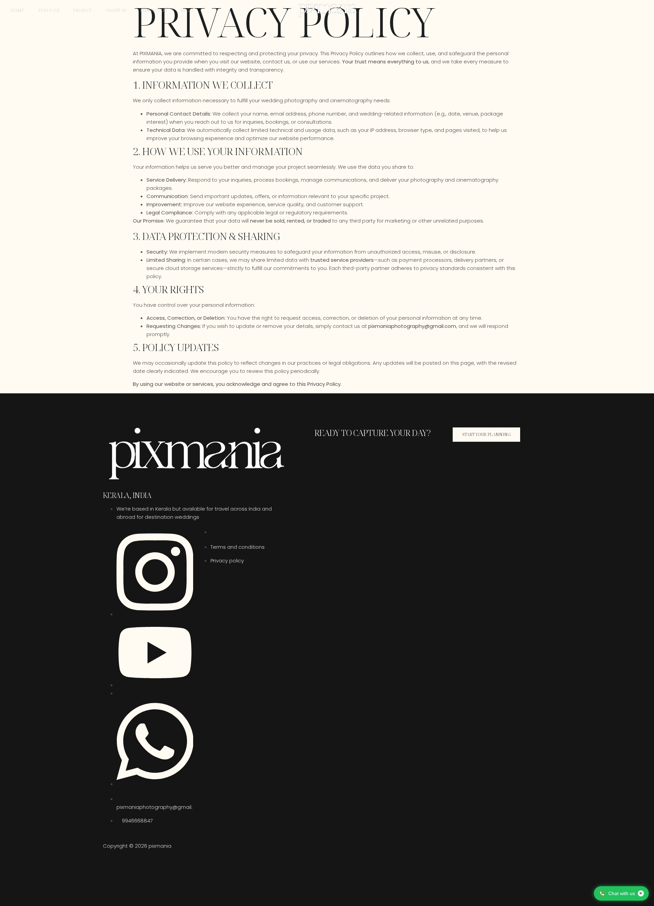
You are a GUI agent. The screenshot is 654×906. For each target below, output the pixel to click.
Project (82, 10)
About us (116, 10)
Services (48, 10)
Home (17, 10)
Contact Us (153, 10)
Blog (186, 10)
